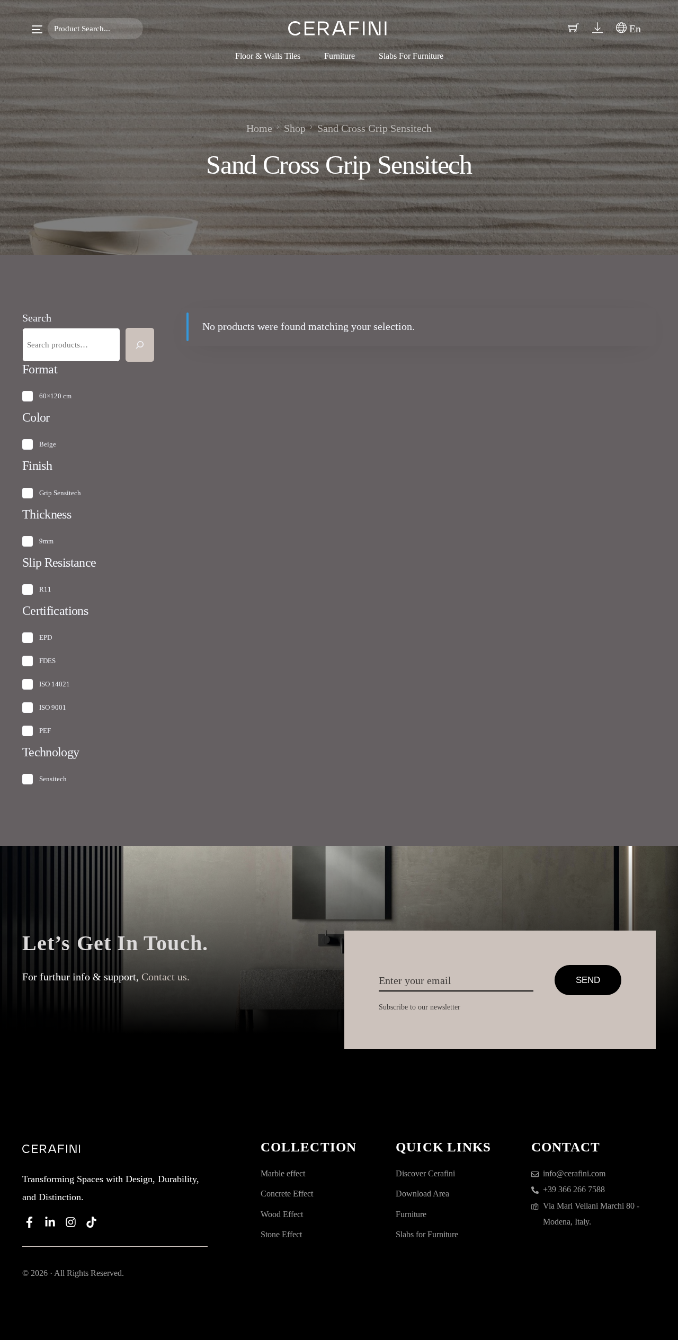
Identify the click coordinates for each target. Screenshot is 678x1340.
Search (36, 318)
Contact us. (165, 976)
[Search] (140, 345)
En (634, 28)
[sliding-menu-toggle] (37, 29)
